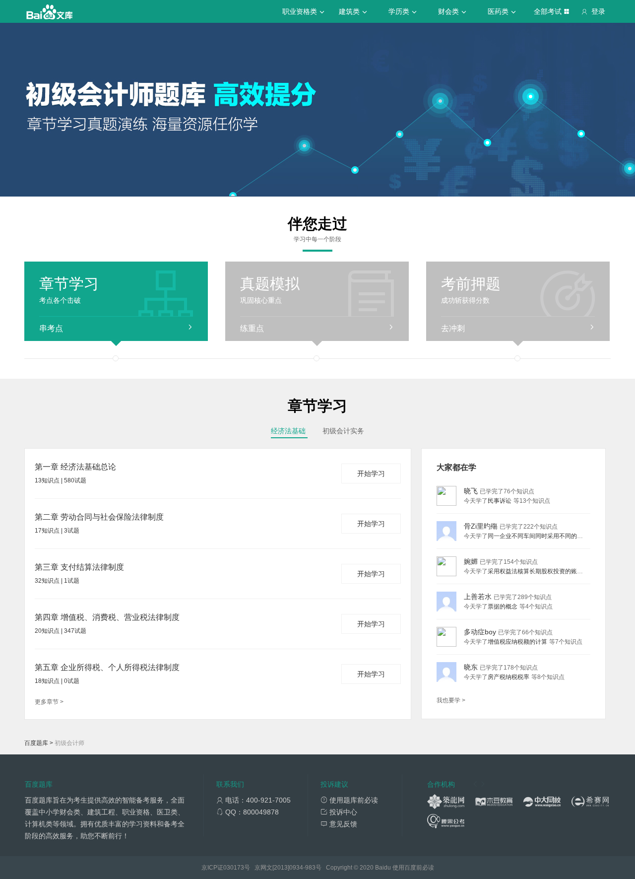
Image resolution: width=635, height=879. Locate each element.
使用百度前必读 (413, 867)
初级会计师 (69, 743)
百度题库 (36, 743)
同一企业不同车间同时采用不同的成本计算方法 (550, 536)
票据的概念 (502, 606)
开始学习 (371, 473)
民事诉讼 (499, 500)
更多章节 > (49, 701)
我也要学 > (451, 700)
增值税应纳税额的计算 (517, 641)
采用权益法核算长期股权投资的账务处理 (541, 571)
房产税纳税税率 (508, 677)
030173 (233, 867)
